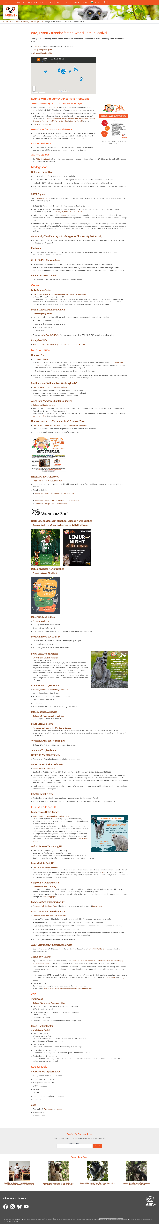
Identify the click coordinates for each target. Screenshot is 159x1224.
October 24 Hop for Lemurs (44, 405)
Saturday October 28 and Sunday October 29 (50, 690)
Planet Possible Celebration (44, 768)
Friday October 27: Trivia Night (45, 573)
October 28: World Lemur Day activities (48, 716)
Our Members (18, 2)
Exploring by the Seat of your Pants (68, 212)
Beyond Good (73, 118)
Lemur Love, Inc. (39, 416)
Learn (58, 2)
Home (5, 22)
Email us (36, 46)
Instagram (123, 977)
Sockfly (73, 121)
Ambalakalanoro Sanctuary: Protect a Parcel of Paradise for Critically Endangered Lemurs (58, 1183)
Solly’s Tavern (53, 108)
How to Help (31, 2)
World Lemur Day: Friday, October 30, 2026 (26, 22)
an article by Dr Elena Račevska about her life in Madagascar (68, 988)
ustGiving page (49, 897)
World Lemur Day (45, 2)
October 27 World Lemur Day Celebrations (50, 387)
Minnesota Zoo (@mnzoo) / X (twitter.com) (51, 504)
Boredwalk (65, 121)
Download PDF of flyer (42, 124)
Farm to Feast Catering (51, 121)
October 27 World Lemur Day (44, 887)
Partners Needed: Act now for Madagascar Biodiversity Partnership (136, 1183)
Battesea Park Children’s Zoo (44, 906)
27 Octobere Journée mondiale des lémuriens (51, 816)
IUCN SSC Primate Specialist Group (108, 1218)
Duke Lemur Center (42, 198)
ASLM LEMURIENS (96, 949)
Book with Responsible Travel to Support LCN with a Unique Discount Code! (97, 1183)
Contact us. (120, 1218)
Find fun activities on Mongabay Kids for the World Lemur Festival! (59, 344)
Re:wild (80, 121)
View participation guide (42, 50)
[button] (9, 2)
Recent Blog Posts (79, 1157)
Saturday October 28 (41, 621)
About (7, 2)
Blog (75, 2)
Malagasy (97, 2)
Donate (85, 2)
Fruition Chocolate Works (57, 118)
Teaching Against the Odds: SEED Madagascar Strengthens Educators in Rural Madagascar (19, 1183)
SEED (104, 872)
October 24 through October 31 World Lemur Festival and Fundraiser (60, 425)
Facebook (39, 497)
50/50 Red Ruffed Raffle (50, 335)
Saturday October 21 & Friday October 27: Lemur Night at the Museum (60, 525)
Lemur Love (97, 906)
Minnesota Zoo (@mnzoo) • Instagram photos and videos (57, 500)
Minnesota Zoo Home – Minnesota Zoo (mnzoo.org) (55, 493)
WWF (65, 215)
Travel (67, 2)
